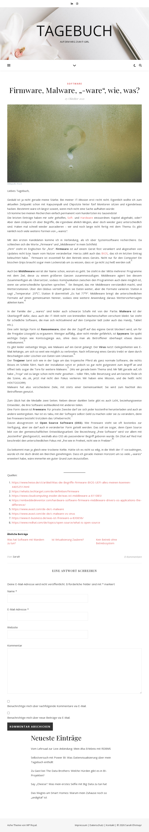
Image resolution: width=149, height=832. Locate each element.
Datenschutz (97, 825)
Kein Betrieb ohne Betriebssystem (106, 541)
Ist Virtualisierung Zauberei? (68, 539)
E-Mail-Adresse (18, 609)
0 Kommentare (133, 557)
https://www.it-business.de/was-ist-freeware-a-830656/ (48, 518)
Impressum (81, 825)
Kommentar (14, 645)
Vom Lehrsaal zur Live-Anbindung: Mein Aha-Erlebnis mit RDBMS (71, 748)
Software (74, 83)
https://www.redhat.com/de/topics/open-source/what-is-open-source (56, 522)
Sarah (16, 556)
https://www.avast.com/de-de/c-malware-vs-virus (43, 513)
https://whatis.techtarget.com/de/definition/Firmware (45, 491)
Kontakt (110, 825)
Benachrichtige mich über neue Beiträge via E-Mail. (38, 717)
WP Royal (31, 825)
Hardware (86, 217)
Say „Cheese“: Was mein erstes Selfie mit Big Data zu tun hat (69, 784)
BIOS (104, 253)
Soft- (70, 217)
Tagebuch (75, 30)
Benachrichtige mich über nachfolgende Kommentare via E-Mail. (46, 706)
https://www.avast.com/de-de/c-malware (38, 509)
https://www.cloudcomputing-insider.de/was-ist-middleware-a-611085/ (57, 495)
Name (12, 591)
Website (12, 627)
